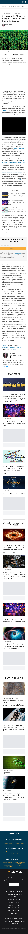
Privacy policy (14, 902)
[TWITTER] (11, 357)
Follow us (16, 54)
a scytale (18, 180)
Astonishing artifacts (20, 843)
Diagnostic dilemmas (8, 843)
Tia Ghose (9, 24)
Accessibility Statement (14, 891)
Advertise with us (14, 908)
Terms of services (16, 252)
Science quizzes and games (8, 862)
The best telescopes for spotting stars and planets (8, 866)
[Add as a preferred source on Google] (14, 884)
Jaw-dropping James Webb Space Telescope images (8, 852)
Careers (14, 913)
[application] (14, 125)
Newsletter (23, 54)
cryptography (5, 110)
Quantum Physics (17, 13)
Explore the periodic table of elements (8, 854)
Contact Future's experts (14, 894)
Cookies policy (14, 905)
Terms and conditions (14, 899)
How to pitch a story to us (14, 918)
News (19, 26)
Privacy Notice (18, 253)
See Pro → (17, 2)
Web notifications (14, 910)
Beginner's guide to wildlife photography (20, 863)
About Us (14, 897)
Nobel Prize (7, 114)
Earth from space (19, 841)
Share (5, 54)
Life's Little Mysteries (8, 841)
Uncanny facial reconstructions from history (19, 854)
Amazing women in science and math (19, 852)
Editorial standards (14, 916)
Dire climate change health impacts (16, 6)
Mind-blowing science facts (20, 865)
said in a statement (19, 148)
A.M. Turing (13, 100)
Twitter (16, 344)
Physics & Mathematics (6, 13)
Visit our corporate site (16, 880)
